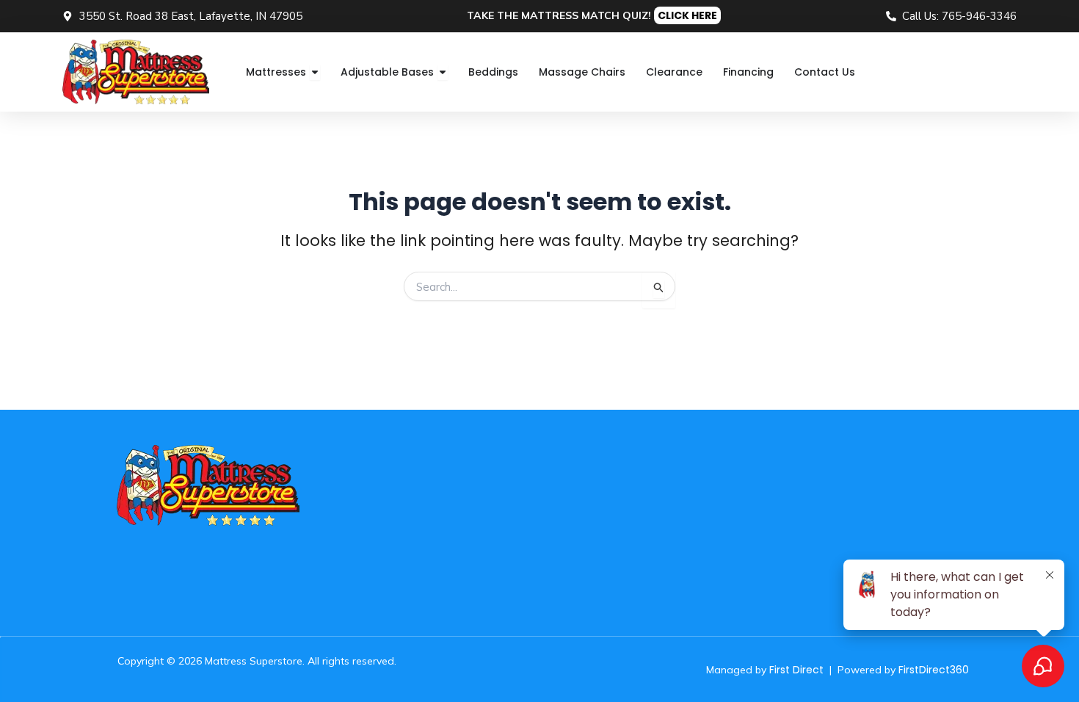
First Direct (796, 669)
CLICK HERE (687, 15)
